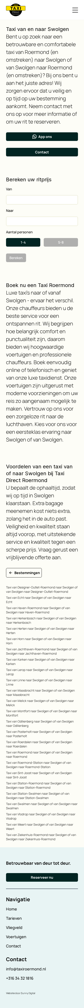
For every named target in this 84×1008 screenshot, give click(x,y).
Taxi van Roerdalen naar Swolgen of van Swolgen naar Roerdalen (39, 744)
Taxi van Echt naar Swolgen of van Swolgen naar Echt (38, 600)
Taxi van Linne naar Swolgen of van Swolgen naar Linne (39, 682)
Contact (42, 152)
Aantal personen (19, 232)
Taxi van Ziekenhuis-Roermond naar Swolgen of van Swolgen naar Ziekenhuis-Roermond (41, 837)
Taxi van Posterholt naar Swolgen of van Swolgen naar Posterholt (39, 734)
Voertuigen (16, 936)
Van (9, 189)
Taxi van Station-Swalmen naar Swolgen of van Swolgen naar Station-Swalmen (37, 795)
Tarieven (14, 918)
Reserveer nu (42, 877)
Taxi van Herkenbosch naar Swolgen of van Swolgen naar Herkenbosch (41, 620)
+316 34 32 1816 (19, 978)
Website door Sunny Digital (20, 993)
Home (11, 909)
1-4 (23, 242)
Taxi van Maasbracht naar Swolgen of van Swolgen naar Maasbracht (40, 692)
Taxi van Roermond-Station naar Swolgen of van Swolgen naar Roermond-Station (38, 765)
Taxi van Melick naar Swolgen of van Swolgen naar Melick (40, 703)
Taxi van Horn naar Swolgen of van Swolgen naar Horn (39, 641)
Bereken (16, 257)
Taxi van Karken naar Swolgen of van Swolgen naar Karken (40, 661)
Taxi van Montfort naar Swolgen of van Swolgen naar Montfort (41, 713)
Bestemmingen (27, 572)
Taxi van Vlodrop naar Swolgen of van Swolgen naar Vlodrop (40, 816)
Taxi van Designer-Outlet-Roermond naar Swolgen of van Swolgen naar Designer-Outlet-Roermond (42, 589)
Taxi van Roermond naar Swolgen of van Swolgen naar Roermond (39, 754)
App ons (45, 136)
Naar (10, 210)
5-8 (61, 242)
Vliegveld (14, 927)
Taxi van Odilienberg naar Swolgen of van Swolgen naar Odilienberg (40, 723)
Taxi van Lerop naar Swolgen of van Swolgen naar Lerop (39, 672)
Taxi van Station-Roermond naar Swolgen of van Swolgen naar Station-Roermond (38, 785)
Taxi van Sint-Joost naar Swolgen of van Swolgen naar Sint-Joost (39, 775)
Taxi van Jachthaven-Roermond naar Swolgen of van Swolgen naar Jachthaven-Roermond (41, 651)
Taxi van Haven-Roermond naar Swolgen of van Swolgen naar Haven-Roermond (38, 610)
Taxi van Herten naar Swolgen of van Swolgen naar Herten (40, 630)
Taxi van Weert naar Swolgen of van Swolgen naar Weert (39, 826)
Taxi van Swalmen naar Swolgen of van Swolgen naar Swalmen (42, 806)
